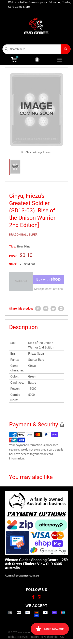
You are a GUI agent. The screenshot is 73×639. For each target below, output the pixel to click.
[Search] (66, 49)
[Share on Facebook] (38, 308)
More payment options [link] (48, 288)
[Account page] (37, 60)
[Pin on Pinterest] (45, 308)
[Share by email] (61, 308)
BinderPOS (57, 636)
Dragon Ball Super (23, 234)
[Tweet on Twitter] (53, 308)
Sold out (21, 281)
